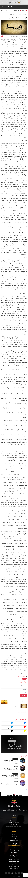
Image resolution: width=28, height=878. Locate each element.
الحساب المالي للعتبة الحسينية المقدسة (14, 826)
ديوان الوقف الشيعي (14, 849)
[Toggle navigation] (25, 6)
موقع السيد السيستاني (14, 847)
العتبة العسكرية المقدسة (14, 865)
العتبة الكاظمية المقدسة (14, 861)
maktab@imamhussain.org (14, 821)
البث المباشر (14, 835)
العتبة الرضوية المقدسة (14, 863)
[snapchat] (9, 873)
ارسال (22, 695)
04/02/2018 (23, 36)
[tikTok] (6, 873)
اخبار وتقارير (16, 766)
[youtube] (11, 7)
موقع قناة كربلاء (14, 852)
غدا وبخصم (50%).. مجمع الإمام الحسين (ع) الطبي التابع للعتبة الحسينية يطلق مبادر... (9, 783)
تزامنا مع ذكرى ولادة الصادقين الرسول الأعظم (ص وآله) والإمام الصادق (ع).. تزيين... (10, 776)
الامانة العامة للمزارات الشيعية (14, 851)
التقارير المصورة (15, 759)
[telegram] (12, 873)
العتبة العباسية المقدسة (14, 866)
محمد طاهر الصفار (21, 676)
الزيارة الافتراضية (14, 836)
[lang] (2, 6)
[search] (5, 6)
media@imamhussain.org (14, 822)
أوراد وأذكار (14, 838)
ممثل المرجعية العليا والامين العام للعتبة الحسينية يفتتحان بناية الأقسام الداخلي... (10, 761)
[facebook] (16, 7)
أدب (15, 14)
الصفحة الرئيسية (21, 14)
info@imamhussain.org (14, 819)
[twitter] (14, 7)
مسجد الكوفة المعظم (14, 868)
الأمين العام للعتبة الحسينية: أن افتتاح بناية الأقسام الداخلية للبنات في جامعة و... (10, 768)
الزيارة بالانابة (14, 833)
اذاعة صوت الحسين (14, 840)
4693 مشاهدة (15, 36)
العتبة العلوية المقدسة (14, 859)
